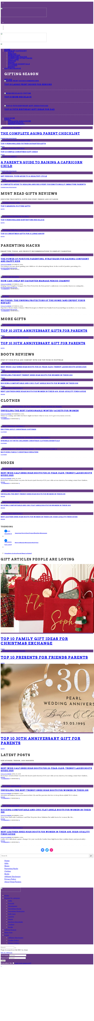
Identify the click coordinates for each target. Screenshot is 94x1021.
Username (5, 955)
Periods (12, 54)
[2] (8, 547)
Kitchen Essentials (19, 64)
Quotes (12, 61)
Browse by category (15, 51)
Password (4, 958)
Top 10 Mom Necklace (18, 97)
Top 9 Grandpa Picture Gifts (15, 206)
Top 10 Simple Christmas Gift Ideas (19, 152)
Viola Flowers (6, 264)
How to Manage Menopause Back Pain (26, 542)
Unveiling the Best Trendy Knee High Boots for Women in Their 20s (37, 375)
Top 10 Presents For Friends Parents (44, 657)
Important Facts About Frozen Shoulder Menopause (31, 533)
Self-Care (13, 60)
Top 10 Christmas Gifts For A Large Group (23, 234)
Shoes (11, 63)
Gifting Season (12, 68)
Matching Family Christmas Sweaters (19, 452)
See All (8, 79)
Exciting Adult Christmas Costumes (18, 429)
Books (3, 268)
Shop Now (8, 932)
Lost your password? (23, 963)
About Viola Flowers (12, 882)
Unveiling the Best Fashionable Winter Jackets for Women (40, 410)
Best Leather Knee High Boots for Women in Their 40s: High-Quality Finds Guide (43, 391)
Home (7, 861)
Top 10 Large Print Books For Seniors (28, 84)
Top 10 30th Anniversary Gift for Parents (43, 343)
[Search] (91, 855)
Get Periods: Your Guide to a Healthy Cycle (24, 176)
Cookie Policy (15, 123)
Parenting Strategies (20, 58)
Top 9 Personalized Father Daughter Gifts (23, 144)
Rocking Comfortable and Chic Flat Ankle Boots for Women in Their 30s (39, 383)
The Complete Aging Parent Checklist (40, 133)
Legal (7, 120)
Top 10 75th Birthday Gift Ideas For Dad (29, 109)
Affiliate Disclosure (19, 121)
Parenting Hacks (17, 57)
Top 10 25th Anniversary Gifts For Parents (44, 330)
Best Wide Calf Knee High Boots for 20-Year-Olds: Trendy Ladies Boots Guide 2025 (43, 367)
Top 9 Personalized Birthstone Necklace (22, 220)
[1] (8, 536)
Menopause (14, 55)
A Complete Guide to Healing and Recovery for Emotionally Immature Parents (43, 184)
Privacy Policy (16, 124)
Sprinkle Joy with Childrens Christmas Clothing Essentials (30, 440)
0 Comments (5, 269)
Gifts (11, 52)
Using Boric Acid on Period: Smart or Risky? (18, 553)
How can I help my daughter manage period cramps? (35, 281)
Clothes (12, 65)
